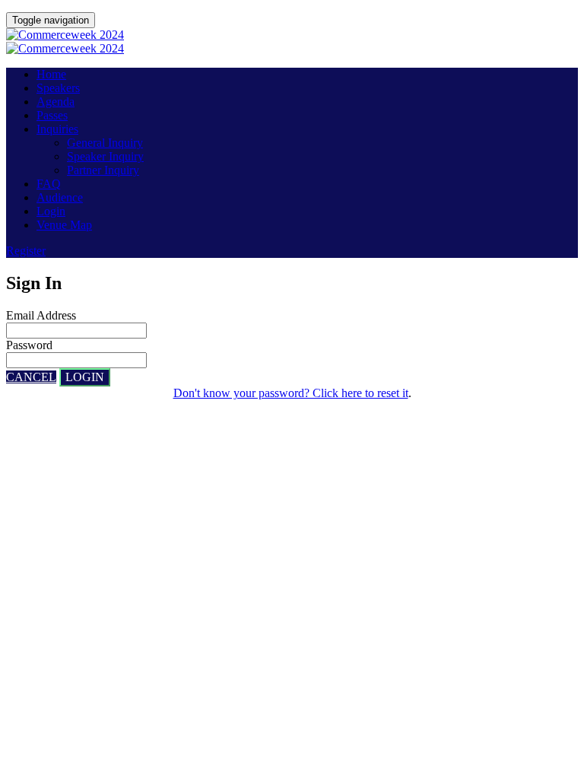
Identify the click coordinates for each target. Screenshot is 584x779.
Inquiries (57, 128)
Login (50, 211)
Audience (59, 197)
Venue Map (64, 224)
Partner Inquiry (103, 170)
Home (51, 74)
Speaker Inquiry (105, 156)
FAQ (48, 183)
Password (29, 345)
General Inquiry (105, 142)
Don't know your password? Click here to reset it (290, 392)
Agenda (55, 101)
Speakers (58, 87)
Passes (52, 115)
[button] (26, 250)
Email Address (41, 315)
